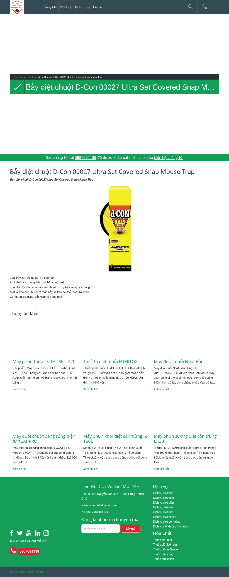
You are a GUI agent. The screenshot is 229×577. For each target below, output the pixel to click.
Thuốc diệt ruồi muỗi (165, 549)
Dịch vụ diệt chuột (164, 516)
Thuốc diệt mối (162, 539)
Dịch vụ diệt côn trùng (167, 521)
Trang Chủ (50, 7)
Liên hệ (97, 7)
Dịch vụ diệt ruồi (163, 512)
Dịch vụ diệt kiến (163, 507)
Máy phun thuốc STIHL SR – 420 (44, 361)
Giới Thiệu (66, 7)
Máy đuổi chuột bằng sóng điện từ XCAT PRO (44, 439)
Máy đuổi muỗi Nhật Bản (179, 361)
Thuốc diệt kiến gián (165, 544)
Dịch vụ (79, 7)
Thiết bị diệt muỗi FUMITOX (110, 361)
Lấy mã (130, 528)
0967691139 (85, 157)
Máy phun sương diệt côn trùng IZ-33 (185, 439)
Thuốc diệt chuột (163, 554)
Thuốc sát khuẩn (163, 558)
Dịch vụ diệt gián (163, 502)
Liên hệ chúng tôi (168, 157)
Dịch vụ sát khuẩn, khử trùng (171, 526)
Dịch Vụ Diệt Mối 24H (33, 540)
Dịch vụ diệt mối (163, 493)
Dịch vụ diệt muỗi (163, 497)
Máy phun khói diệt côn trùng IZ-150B (115, 439)
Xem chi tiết (20, 389)
